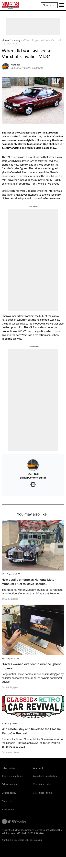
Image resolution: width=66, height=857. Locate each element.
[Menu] (61, 5)
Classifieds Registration (45, 775)
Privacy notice (9, 784)
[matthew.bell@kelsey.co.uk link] (33, 484)
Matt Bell (15, 64)
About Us (7, 800)
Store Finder (8, 809)
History (16, 40)
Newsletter (49, 4)
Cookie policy (9, 792)
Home (5, 40)
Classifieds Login (41, 784)
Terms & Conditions (12, 775)
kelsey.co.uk (35, 839)
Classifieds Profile (42, 792)
